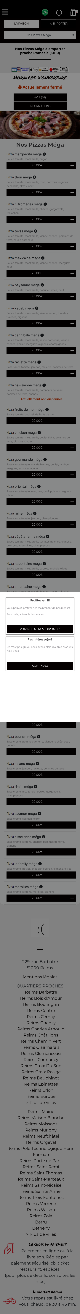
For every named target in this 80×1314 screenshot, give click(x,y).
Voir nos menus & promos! (40, 629)
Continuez (40, 665)
